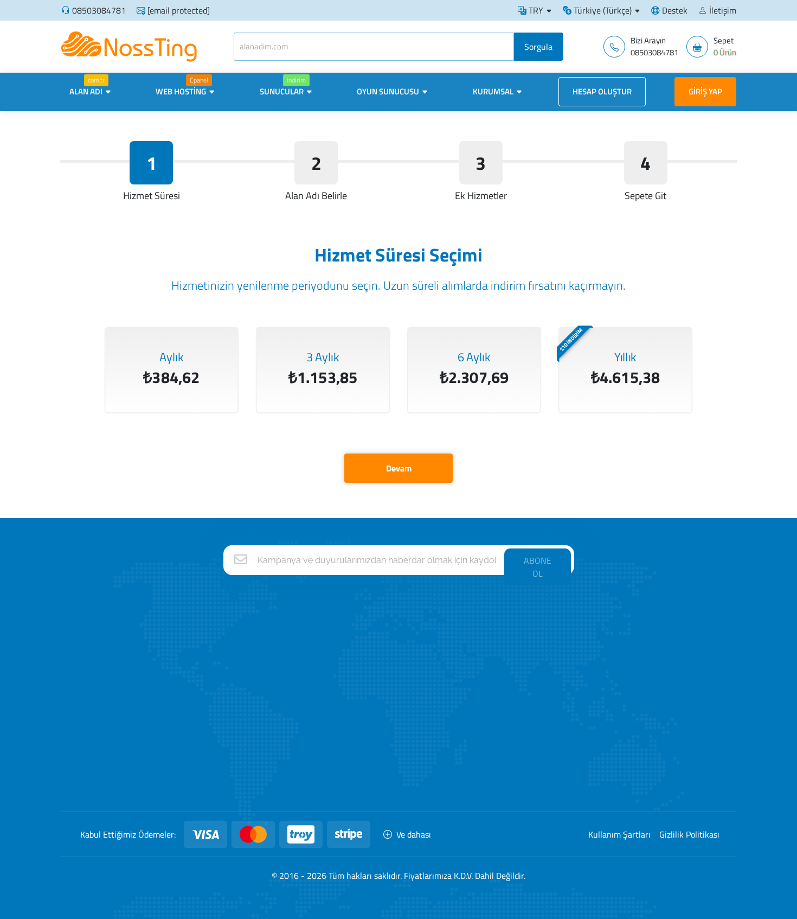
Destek (673, 10)
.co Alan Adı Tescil (614, 722)
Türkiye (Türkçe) (601, 10)
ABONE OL (537, 567)
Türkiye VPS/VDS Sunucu (492, 764)
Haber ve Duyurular (246, 679)
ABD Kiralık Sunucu (481, 679)
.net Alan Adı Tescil (615, 657)
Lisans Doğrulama (243, 743)
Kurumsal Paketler (368, 722)
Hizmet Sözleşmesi (245, 786)
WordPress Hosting (369, 743)
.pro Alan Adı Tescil (615, 743)
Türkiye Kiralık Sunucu (486, 700)
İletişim (721, 10)
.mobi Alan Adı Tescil (618, 786)
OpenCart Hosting (366, 786)
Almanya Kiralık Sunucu (489, 636)
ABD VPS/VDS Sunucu (487, 786)
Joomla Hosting (362, 764)
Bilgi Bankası (234, 722)
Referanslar (233, 657)
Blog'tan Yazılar (239, 700)
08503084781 (99, 10)
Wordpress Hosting (369, 679)
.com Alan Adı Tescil (617, 636)
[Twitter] (156, 758)
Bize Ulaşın (231, 636)
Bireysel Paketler (365, 700)
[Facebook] (126, 758)
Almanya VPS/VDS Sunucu (495, 722)
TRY (534, 10)
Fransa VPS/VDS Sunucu (491, 743)
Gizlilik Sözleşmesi (243, 764)
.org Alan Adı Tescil (615, 679)
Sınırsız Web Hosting (371, 636)
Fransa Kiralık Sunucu (486, 657)
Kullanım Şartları (619, 834)
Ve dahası (413, 834)
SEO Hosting (357, 657)
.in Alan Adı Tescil (612, 700)
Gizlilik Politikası (689, 834)
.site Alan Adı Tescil (616, 764)
